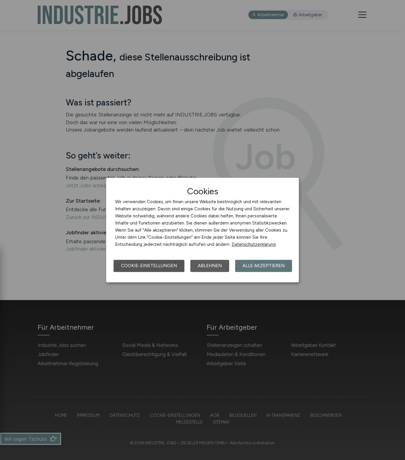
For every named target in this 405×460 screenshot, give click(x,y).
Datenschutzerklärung (254, 244)
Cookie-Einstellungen (149, 265)
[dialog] (202, 230)
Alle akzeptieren (264, 265)
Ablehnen (210, 265)
